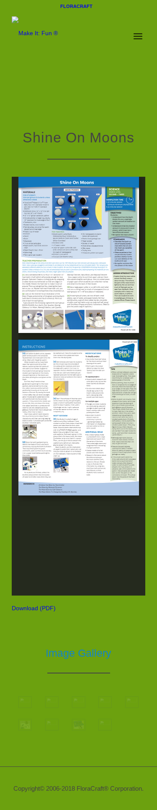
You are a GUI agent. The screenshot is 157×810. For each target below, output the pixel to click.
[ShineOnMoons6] (25, 724)
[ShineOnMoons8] (78, 724)
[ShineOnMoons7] (52, 724)
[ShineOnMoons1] (25, 702)
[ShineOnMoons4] (105, 702)
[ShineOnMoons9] (105, 724)
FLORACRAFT (76, 6)
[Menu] (138, 37)
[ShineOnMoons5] (131, 702)
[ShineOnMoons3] (78, 702)
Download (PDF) (34, 608)
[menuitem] (76, 6)
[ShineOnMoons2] (52, 702)
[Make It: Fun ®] (65, 29)
